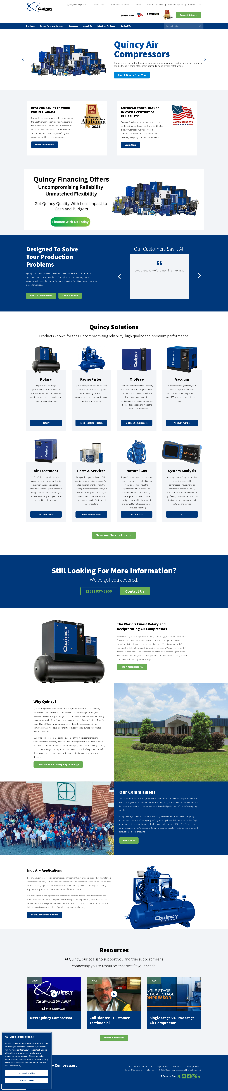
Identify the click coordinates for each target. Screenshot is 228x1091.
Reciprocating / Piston (91, 422)
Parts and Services (91, 514)
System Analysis (182, 470)
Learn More (129, 840)
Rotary (46, 379)
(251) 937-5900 (127, 15)
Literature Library (99, 5)
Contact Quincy (194, 5)
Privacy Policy (192, 1066)
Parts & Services (91, 470)
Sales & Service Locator (120, 5)
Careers (138, 5)
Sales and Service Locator (114, 535)
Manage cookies (27, 1080)
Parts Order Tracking (155, 5)
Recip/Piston (91, 379)
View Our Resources (114, 1037)
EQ (182, 514)
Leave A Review (70, 295)
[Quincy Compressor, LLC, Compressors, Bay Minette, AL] (152, 15)
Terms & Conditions (133, 1069)
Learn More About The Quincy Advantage (58, 764)
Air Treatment (46, 470)
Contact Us (134, 591)
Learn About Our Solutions (44, 914)
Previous (23, 59)
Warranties (177, 1066)
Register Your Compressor (140, 1066)
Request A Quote (188, 15)
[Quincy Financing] (114, 199)
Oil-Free (137, 379)
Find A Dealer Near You (132, 666)
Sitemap (150, 1069)
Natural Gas (137, 470)
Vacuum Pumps (182, 422)
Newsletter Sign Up (175, 5)
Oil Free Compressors (137, 422)
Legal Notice (162, 1066)
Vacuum (182, 379)
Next (205, 59)
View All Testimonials (41, 295)
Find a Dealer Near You (132, 75)
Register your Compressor (75, 5)
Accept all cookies (27, 1073)
